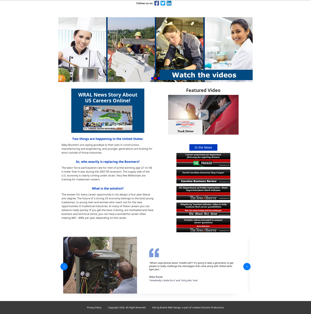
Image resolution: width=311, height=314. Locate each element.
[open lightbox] (203, 114)
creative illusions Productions (208, 307)
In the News (203, 147)
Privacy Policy (94, 307)
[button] (152, 78)
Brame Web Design (170, 307)
